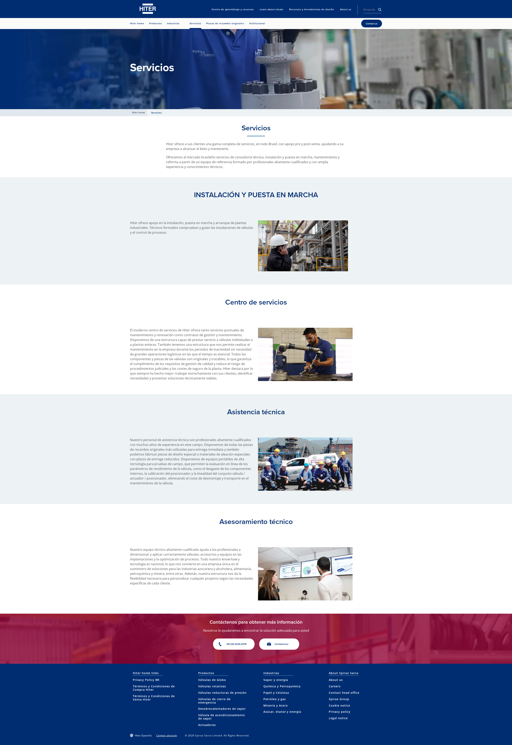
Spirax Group (339, 699)
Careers (335, 686)
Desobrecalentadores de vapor (222, 709)
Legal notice (338, 718)
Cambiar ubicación (166, 735)
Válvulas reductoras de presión (222, 693)
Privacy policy (339, 712)
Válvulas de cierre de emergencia (214, 700)
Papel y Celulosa (276, 693)
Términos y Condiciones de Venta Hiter (154, 697)
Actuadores (207, 725)
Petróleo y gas (274, 699)
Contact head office (344, 693)
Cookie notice (339, 705)
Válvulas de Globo (212, 680)
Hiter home (138, 112)
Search (379, 9)
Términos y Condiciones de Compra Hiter (154, 688)
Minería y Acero (275, 705)
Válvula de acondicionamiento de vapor (221, 716)
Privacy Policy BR (146, 680)
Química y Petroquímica (282, 686)
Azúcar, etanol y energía (282, 712)
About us (336, 680)
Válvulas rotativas (212, 686)
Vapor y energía (275, 680)
